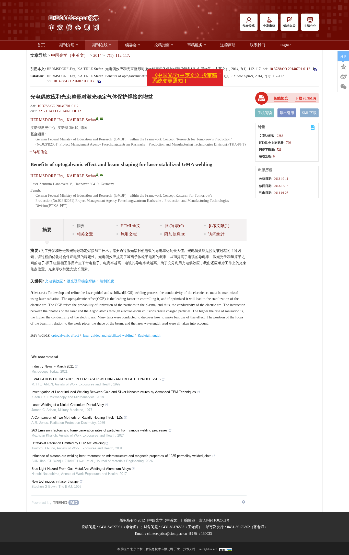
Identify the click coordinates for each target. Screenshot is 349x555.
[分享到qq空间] (343, 66)
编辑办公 (289, 26)
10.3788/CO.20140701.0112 (289, 69)
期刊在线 (100, 45)
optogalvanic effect (65, 335)
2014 (97, 55)
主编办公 (310, 26)
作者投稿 (248, 26)
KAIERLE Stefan (81, 120)
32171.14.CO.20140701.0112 (59, 111)
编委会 (131, 45)
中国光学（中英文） (69, 55)
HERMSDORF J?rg (47, 120)
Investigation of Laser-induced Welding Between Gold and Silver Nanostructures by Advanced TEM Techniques (113, 392)
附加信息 (174, 234)
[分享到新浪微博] (343, 76)
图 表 (174, 226)
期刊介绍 (67, 45)
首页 (41, 45)
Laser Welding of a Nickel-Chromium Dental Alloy (67, 405)
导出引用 (287, 113)
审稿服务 (195, 45)
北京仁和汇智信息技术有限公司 (151, 549)
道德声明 (228, 45)
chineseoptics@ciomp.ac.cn (167, 534)
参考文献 (218, 226)
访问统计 (216, 234)
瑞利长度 (107, 281)
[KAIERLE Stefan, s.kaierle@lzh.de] (97, 118)
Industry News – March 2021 (52, 366)
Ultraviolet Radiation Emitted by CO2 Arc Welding (67, 443)
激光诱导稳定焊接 (81, 281)
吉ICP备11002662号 (214, 520)
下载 (305, 98)
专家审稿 (269, 26)
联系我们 (257, 45)
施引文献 (129, 234)
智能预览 (281, 98)
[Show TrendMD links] (243, 502)
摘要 (81, 226)
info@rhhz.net (208, 549)
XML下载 (309, 113)
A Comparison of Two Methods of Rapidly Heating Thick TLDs (77, 417)
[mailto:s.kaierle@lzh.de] (101, 118)
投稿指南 (162, 45)
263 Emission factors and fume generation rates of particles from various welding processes (99, 430)
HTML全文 (131, 226)
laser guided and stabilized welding (108, 335)
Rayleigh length (149, 335)
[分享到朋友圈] (343, 87)
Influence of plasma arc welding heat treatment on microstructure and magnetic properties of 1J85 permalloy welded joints (121, 456)
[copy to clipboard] (98, 81)
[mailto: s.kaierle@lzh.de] (101, 175)
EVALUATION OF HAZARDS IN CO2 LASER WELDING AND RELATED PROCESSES (96, 379)
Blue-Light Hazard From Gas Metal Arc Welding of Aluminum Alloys (81, 469)
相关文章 (85, 234)
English (286, 45)
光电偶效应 (54, 281)
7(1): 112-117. (118, 55)
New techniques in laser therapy (55, 481)
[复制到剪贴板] (314, 69)
